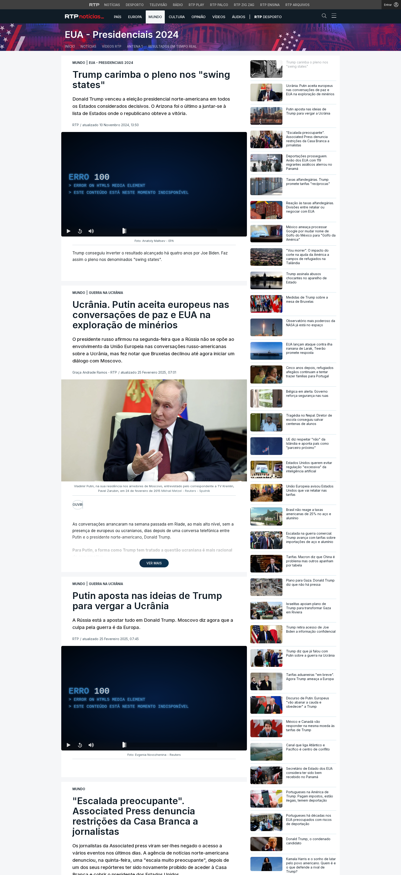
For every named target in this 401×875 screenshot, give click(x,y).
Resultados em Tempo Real (172, 46)
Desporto (135, 5)
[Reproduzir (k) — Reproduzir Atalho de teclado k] (68, 231)
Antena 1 (135, 46)
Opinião (198, 17)
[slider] (171, 231)
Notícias (112, 5)
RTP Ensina (270, 5)
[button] (325, 16)
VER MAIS (154, 563)
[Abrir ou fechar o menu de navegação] (332, 16)
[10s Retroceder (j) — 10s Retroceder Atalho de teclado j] (79, 231)
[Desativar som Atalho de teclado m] (91, 231)
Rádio (178, 5)
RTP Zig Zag (244, 5)
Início (70, 46)
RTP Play (196, 5)
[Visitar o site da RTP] (94, 4)
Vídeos (218, 17)
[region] (154, 184)
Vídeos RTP (111, 46)
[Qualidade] (228, 231)
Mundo (155, 17)
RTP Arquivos (297, 5)
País (117, 17)
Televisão (158, 5)
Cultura (177, 17)
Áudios (238, 17)
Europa (135, 17)
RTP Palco (219, 5)
